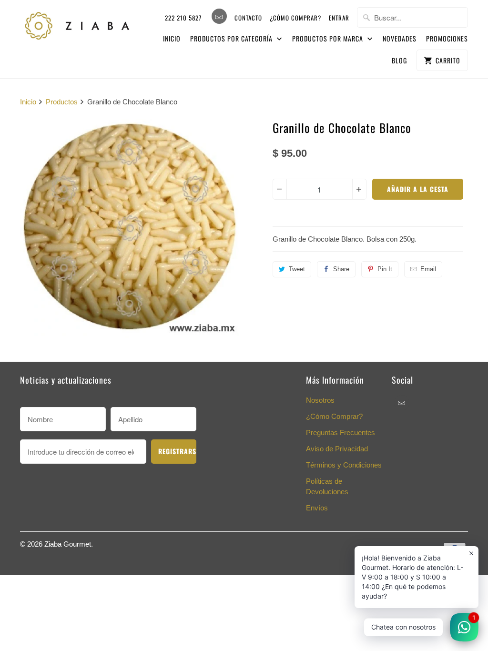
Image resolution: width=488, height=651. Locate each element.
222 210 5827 (183, 17)
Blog (399, 60)
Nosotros (320, 400)
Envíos (317, 508)
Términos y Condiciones (344, 465)
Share (341, 269)
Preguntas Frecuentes (340, 432)
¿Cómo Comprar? (334, 416)
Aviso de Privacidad (337, 449)
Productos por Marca (328, 38)
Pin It (384, 269)
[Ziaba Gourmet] (77, 23)
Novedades (400, 38)
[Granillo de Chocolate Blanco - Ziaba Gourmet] (129, 228)
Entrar (339, 17)
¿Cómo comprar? (295, 17)
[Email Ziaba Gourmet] (219, 16)
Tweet (297, 269)
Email (428, 269)
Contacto (248, 17)
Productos (62, 102)
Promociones (447, 38)
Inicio (172, 38)
